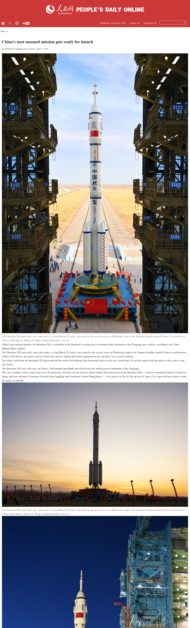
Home (3, 31)
